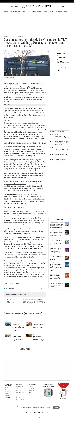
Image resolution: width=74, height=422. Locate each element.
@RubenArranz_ (60, 54)
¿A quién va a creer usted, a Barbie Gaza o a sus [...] (61, 155)
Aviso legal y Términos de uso (24, 417)
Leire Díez (18, 397)
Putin (40, 1)
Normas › (43, 288)
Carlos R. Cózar (61, 57)
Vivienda (57, 1)
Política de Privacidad (12, 417)
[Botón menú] (4, 6)
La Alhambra (62, 1)
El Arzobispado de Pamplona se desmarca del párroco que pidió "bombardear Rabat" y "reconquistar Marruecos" (18, 326)
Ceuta (16, 1)
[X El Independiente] (26, 413)
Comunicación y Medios (10, 36)
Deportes (51, 11)
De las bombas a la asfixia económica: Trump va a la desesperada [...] (61, 143)
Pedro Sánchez (19, 394)
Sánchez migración (30, 1)
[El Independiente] (37, 6)
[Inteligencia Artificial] (48, 396)
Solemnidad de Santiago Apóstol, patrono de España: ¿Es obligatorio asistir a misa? (18, 337)
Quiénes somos (32, 394)
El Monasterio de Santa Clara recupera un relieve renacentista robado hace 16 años (38, 325)
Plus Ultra (18, 390)
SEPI (17, 388)
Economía (18, 11)
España (12, 11)
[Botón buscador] (69, 6)
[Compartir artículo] (58, 68)
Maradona (67, 1)
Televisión (66, 11)
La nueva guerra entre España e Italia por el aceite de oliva (61, 149)
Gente (45, 11)
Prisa (16, 84)
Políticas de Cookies (53, 417)
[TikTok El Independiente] (47, 413)
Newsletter (31, 390)
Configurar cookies (62, 417)
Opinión (6, 11)
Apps (30, 392)
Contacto (31, 386)
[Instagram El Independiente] (39, 413)
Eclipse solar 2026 (20, 386)
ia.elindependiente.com (48, 399)
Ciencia (34, 11)
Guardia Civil (19, 396)
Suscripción (31, 388)
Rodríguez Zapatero (20, 392)
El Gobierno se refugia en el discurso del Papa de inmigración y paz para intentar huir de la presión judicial (38, 337)
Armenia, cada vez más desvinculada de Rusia (60, 160)
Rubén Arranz (61, 53)
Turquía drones (45, 1)
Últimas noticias (11, 1)
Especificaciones (32, 396)
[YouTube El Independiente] (35, 413)
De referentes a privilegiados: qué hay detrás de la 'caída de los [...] (62, 136)
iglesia (6, 283)
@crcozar (59, 59)
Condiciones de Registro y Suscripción (39, 417)
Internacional (26, 11)
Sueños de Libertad (21, 1)
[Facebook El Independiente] (30, 413)
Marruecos (36, 1)
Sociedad (39, 11)
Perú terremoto (52, 1)
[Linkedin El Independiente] (43, 413)
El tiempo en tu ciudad (14, 6)
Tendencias (59, 11)
